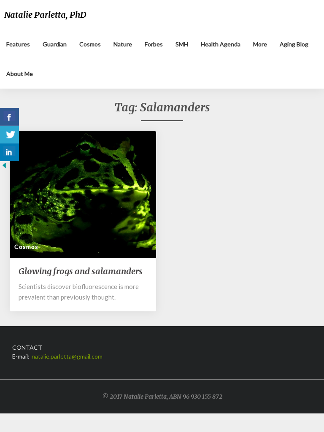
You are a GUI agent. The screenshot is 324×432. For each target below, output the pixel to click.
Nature (122, 44)
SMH (182, 44)
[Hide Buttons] (4, 168)
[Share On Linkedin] (9, 152)
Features (18, 44)
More (260, 44)
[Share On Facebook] (9, 117)
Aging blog (294, 44)
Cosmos (90, 44)
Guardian (55, 44)
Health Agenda (220, 44)
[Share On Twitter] (9, 134)
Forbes (154, 44)
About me (19, 73)
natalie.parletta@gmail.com (67, 356)
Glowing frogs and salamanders (81, 271)
